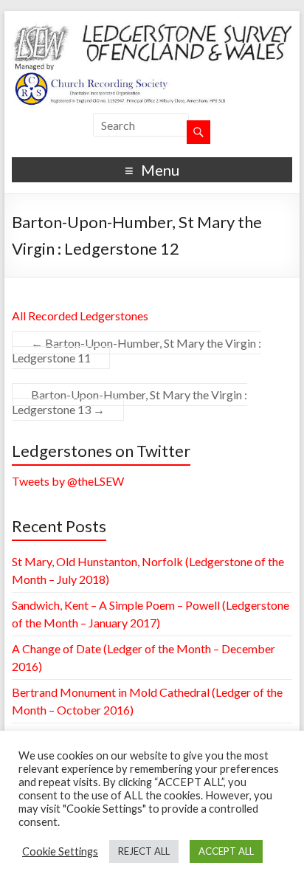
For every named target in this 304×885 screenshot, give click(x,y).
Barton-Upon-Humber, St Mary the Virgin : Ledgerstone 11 (136, 350)
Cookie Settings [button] (60, 851)
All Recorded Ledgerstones (80, 316)
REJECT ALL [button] (144, 851)
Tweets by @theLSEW (68, 481)
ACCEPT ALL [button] (226, 851)
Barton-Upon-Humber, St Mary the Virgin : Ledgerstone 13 (129, 402)
